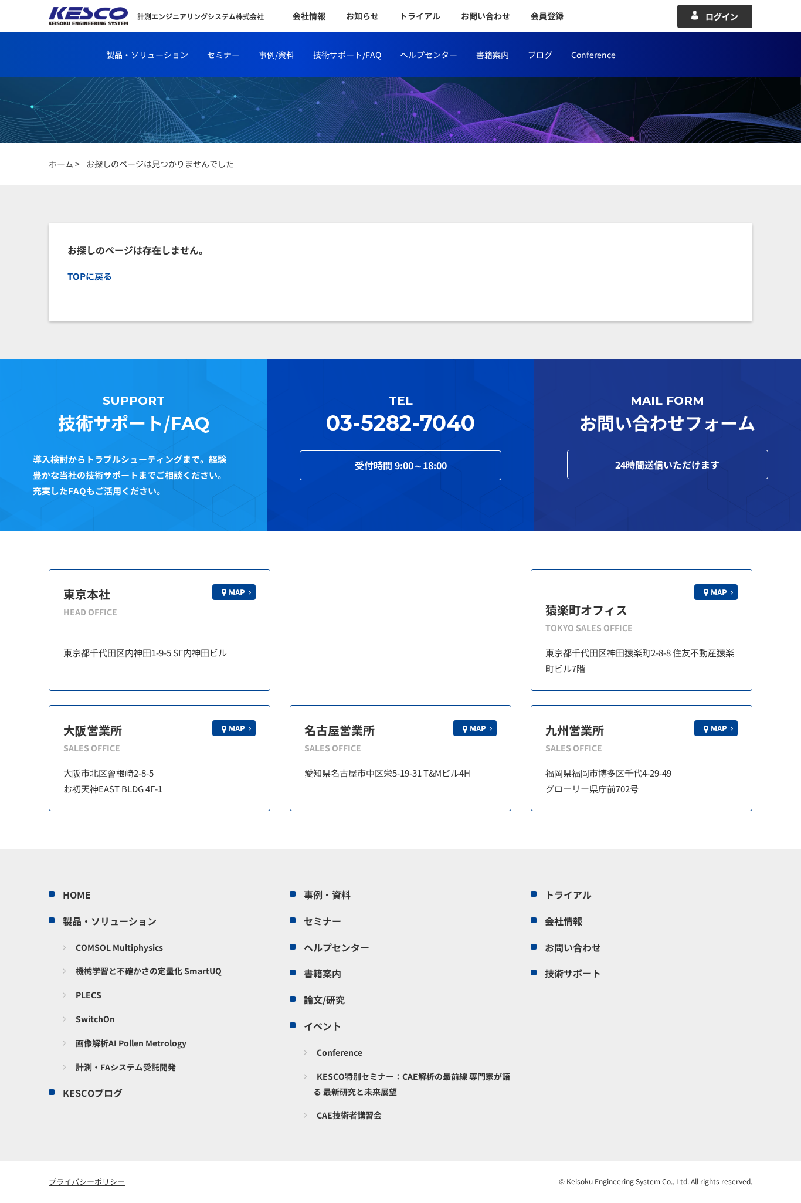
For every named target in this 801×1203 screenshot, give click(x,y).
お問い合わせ (485, 16)
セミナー (223, 54)
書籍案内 (492, 54)
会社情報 (309, 16)
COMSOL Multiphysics (119, 947)
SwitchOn (95, 1019)
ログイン (721, 16)
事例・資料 (327, 894)
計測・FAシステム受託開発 (126, 1067)
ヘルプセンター (428, 54)
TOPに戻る (89, 276)
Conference (339, 1052)
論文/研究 (324, 999)
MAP (237, 592)
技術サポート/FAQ (347, 54)
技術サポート (573, 973)
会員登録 (547, 16)
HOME (77, 894)
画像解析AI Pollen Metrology (131, 1043)
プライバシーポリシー (87, 1181)
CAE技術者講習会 (349, 1115)
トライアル (419, 16)
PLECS (88, 995)
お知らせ (362, 16)
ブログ (540, 54)
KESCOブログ (93, 1093)
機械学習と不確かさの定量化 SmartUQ (149, 971)
